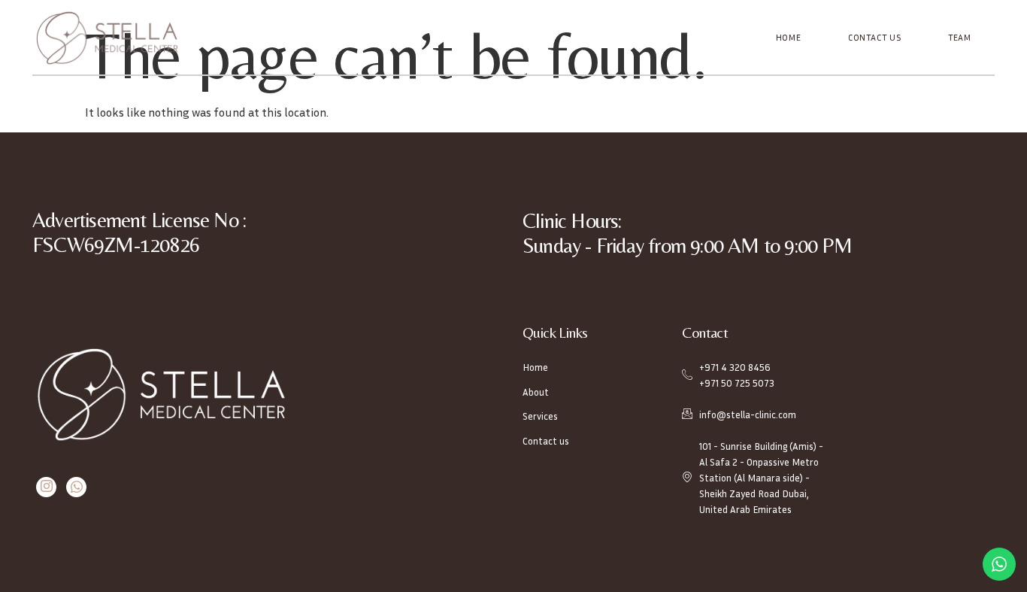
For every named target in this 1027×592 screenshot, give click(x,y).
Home (788, 37)
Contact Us (874, 37)
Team (959, 37)
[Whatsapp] (76, 487)
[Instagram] (46, 487)
